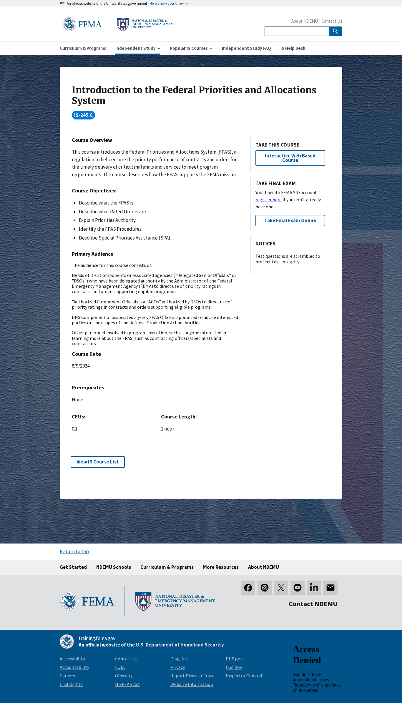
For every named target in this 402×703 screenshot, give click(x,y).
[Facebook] (248, 588)
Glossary (123, 676)
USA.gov (234, 667)
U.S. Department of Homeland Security (180, 644)
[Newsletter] (330, 588)
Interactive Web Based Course (290, 157)
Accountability (74, 667)
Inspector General (244, 676)
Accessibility (72, 659)
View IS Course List (98, 461)
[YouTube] (297, 588)
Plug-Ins (179, 659)
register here (268, 199)
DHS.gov (234, 659)
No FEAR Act (127, 684)
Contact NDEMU (313, 603)
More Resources (221, 567)
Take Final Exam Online (290, 220)
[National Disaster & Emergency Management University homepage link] (118, 33)
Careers (67, 676)
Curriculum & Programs (167, 567)
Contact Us (331, 21)
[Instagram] (265, 588)
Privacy (177, 667)
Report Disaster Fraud (192, 676)
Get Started (73, 567)
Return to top (74, 551)
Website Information (191, 684)
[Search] (335, 31)
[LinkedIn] (314, 588)
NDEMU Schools (113, 567)
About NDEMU (304, 21)
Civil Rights (71, 684)
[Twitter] (281, 588)
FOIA (120, 667)
